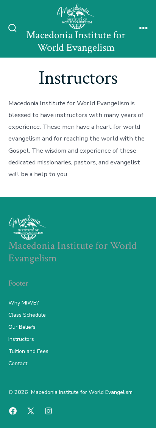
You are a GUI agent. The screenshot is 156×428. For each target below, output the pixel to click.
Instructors (21, 339)
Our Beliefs (22, 327)
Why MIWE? (23, 302)
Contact (17, 363)
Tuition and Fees (28, 351)
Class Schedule (27, 315)
